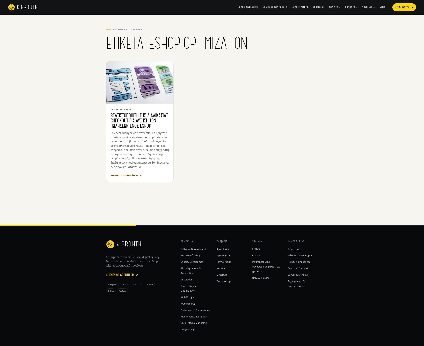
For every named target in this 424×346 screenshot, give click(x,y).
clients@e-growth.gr (122, 274)
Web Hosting (188, 303)
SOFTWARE (367, 7)
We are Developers (248, 7)
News (382, 7)
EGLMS (256, 249)
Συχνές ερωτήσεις (298, 274)
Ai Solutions (187, 279)
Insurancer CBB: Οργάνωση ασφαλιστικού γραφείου (266, 266)
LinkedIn (149, 284)
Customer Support (298, 268)
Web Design (187, 297)
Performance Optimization (195, 310)
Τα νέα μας (294, 249)
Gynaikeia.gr (223, 255)
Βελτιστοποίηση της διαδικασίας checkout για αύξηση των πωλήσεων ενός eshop (139, 120)
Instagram (112, 284)
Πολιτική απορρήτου (299, 261)
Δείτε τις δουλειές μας (300, 255)
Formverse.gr (223, 261)
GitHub (111, 291)
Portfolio (318, 7)
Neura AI (221, 268)
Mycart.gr (221, 274)
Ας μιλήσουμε (404, 7)
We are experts (300, 7)
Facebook (136, 284)
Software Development (193, 249)
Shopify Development (192, 261)
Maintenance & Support (194, 316)
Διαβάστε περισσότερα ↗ (125, 175)
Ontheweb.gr (223, 281)
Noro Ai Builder (260, 277)
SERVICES (333, 7)
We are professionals (275, 7)
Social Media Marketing (194, 322)
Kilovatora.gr (223, 249)
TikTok (125, 284)
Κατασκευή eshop (191, 255)
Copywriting (187, 329)
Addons (256, 255)
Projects (350, 7)
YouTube (122, 291)
